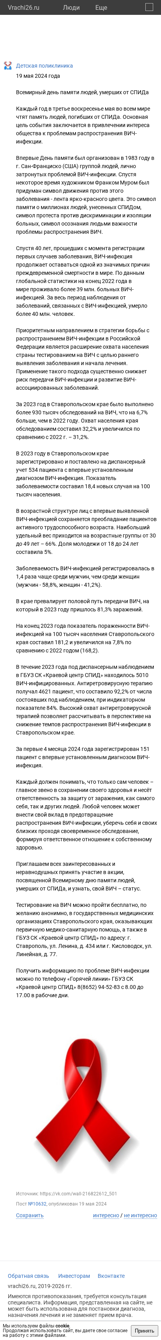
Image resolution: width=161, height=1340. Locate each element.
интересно (106, 1215)
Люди (71, 7)
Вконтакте (111, 1276)
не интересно (140, 1215)
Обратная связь (28, 1276)
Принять (144, 1331)
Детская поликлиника (44, 66)
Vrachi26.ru (23, 7)
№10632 (37, 1204)
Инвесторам (74, 1276)
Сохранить (30, 1215)
